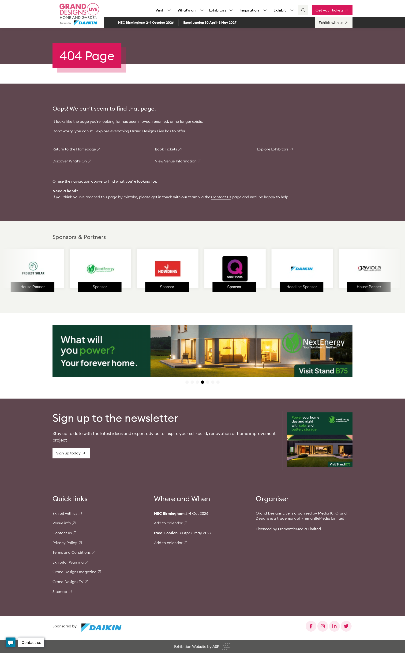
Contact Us (221, 197)
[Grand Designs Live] (78, 14)
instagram (322, 626)
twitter (346, 626)
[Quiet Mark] (207, 269)
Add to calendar (168, 523)
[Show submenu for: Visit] (169, 10)
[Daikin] (275, 269)
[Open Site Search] (303, 10)
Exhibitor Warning (68, 562)
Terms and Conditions (71, 552)
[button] (187, 382)
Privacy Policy (64, 542)
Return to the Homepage (74, 149)
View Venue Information (175, 161)
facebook (311, 626)
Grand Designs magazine (74, 571)
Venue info (61, 523)
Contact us (62, 532)
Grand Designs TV (67, 581)
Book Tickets (166, 149)
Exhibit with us (64, 513)
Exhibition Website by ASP (196, 646)
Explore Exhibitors (272, 149)
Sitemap (59, 591)
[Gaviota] (342, 269)
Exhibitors (217, 10)
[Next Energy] (73, 269)
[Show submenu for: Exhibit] (291, 10)
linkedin (334, 626)
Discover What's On (69, 161)
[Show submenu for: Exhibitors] (231, 10)
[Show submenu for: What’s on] (201, 10)
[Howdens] (140, 269)
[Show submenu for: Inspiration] (265, 10)
